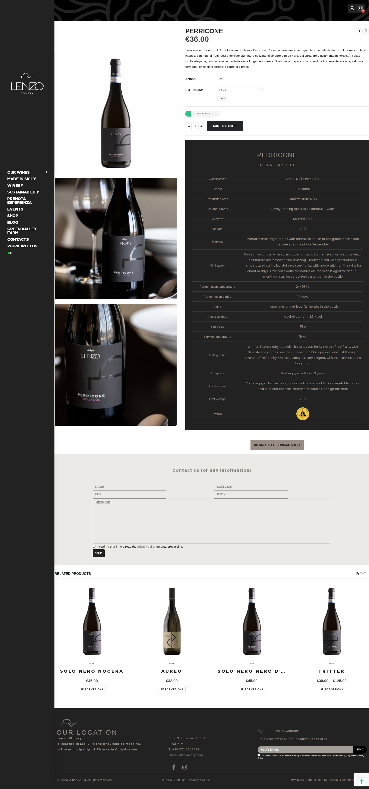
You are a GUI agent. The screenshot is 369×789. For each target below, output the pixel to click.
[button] (172, 169)
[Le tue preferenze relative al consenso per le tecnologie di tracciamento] (361, 781)
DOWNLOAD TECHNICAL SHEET (277, 445)
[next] (366, 31)
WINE (92, 663)
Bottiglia (193, 90)
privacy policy (145, 546)
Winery (15, 185)
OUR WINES (18, 172)
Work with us (22, 246)
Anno (190, 79)
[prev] (360, 31)
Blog (12, 222)
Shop (12, 215)
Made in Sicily (21, 179)
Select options (92, 689)
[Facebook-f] (173, 767)
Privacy (194, 780)
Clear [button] (221, 98)
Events (15, 209)
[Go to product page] (91, 621)
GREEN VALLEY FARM (22, 231)
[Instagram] (184, 767)
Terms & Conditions (174, 780)
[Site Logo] (27, 83)
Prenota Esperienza (19, 200)
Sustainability (23, 192)
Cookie (206, 780)
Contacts (18, 239)
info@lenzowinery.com (185, 755)
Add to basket (225, 126)
